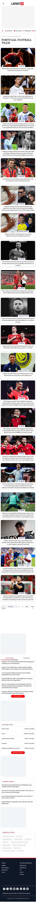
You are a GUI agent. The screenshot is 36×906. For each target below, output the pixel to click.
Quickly (9, 31)
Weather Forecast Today (19, 845)
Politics (4, 865)
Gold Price (5, 842)
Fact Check (19, 836)
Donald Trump (18, 839)
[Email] (27, 889)
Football (21, 66)
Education (5, 870)
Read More (18, 696)
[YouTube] (14, 889)
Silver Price (17, 848)
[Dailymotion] (11, 889)
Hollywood (23, 867)
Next (26, 606)
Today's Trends (18, 752)
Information (5, 867)
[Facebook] (4, 889)
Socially (18, 31)
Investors (27, 893)
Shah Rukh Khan (7, 839)
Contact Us (21, 893)
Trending (28, 31)
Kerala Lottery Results (9, 851)
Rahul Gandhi (6, 845)
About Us (5, 893)
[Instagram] (17, 889)
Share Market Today (8, 836)
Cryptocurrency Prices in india (19, 842)
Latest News (9, 658)
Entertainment (26, 863)
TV (20, 870)
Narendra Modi (7, 848)
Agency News (23, 231)
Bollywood (23, 865)
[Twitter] (7, 889)
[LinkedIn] (21, 889)
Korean (22, 874)
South (21, 872)
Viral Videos (28, 839)
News (3, 872)
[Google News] (24, 889)
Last (32, 607)
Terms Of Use (13, 893)
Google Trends (8, 724)
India (4, 863)
